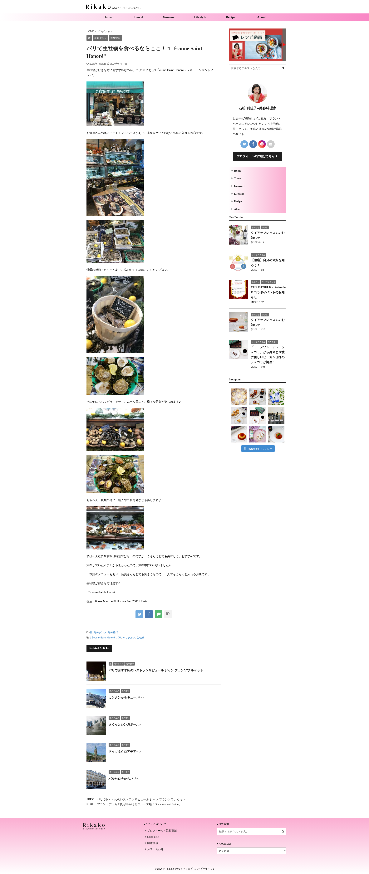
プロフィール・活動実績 (161, 830)
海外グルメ (100, 632)
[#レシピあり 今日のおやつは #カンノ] (257, 434)
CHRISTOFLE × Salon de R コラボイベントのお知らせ (268, 292)
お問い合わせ (154, 849)
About (261, 17)
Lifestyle (200, 17)
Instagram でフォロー (260, 448)
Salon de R (152, 836)
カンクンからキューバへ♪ (126, 697)
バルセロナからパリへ (124, 778)
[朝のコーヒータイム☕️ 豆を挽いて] (257, 396)
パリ (118, 637)
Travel (138, 17)
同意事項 (152, 843)
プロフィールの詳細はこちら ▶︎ (257, 156)
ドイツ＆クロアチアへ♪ (125, 751)
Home (107, 17)
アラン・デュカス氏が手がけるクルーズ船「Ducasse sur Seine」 (139, 804)
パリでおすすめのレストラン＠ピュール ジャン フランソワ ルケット (156, 670)
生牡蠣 (140, 637)
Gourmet (169, 17)
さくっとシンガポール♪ (125, 724)
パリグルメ (129, 637)
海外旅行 (113, 632)
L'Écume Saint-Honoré (102, 637)
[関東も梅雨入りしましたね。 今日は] (276, 396)
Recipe (230, 17)
